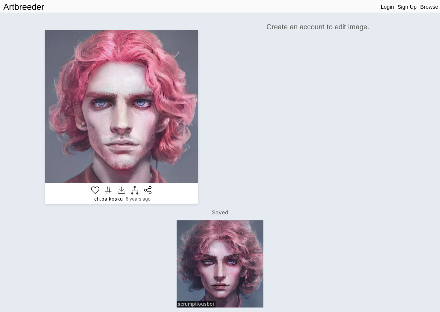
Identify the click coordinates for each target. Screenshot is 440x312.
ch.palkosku (108, 199)
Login (387, 7)
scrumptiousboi (196, 304)
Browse (429, 7)
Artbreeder (23, 7)
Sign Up (407, 7)
